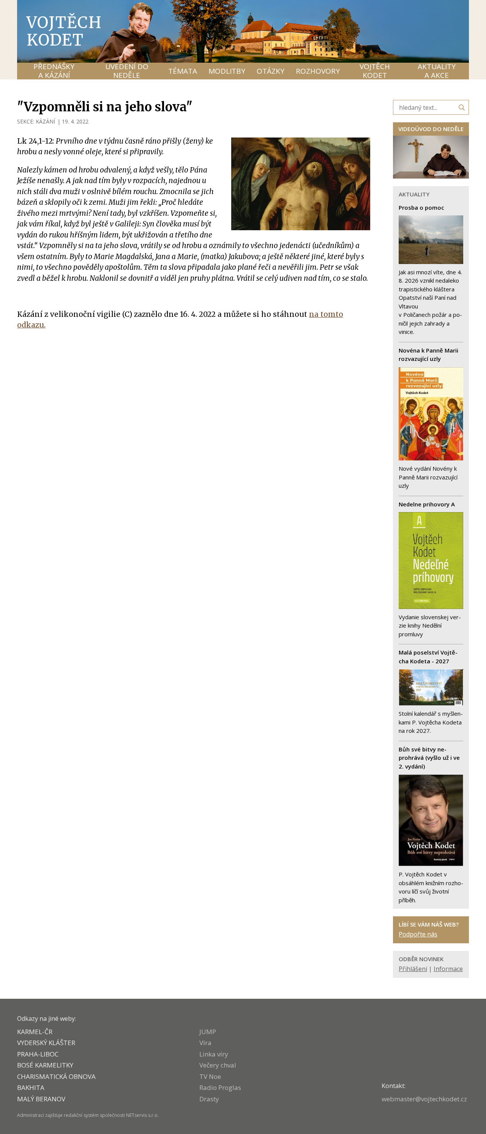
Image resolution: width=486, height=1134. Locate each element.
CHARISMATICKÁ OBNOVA (56, 1076)
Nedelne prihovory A (427, 504)
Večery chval (217, 1065)
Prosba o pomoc (421, 207)
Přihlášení (413, 969)
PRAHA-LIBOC (37, 1054)
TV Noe (210, 1076)
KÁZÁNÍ (45, 121)
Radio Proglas (220, 1087)
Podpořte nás (418, 934)
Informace (448, 969)
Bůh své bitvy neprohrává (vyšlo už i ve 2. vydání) (429, 757)
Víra (205, 1042)
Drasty (209, 1098)
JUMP (207, 1031)
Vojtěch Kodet (64, 31)
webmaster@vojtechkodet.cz (424, 1098)
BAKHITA (30, 1087)
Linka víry (213, 1054)
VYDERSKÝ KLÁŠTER (46, 1042)
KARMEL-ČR (34, 1031)
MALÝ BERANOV (41, 1098)
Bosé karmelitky (45, 1065)
